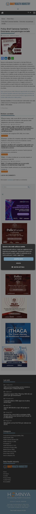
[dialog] (18, 257)
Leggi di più (20, 255)
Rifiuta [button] (18, 263)
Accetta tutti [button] (18, 259)
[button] (18, 267)
